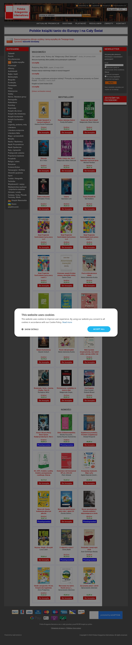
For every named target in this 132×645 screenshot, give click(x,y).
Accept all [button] (99, 329)
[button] (30, 329)
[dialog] (66, 322)
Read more (67, 322)
